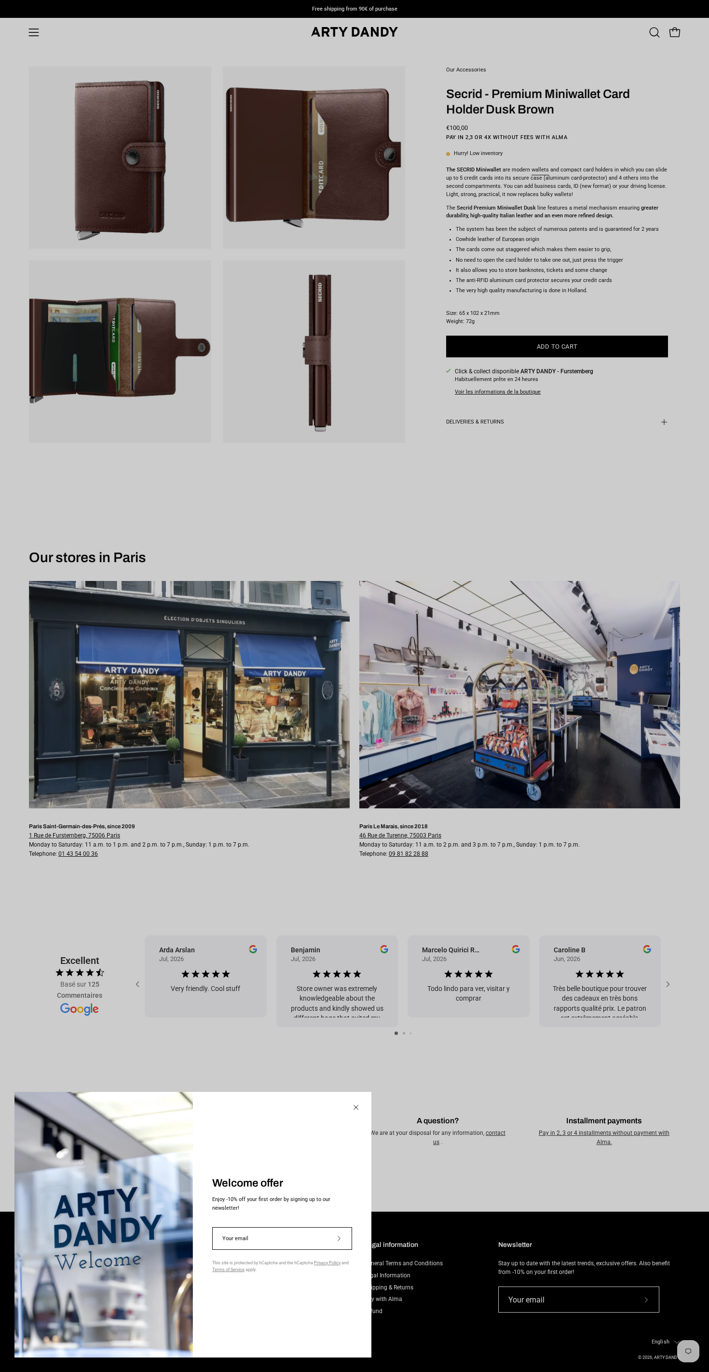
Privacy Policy (327, 1262)
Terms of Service (228, 1269)
